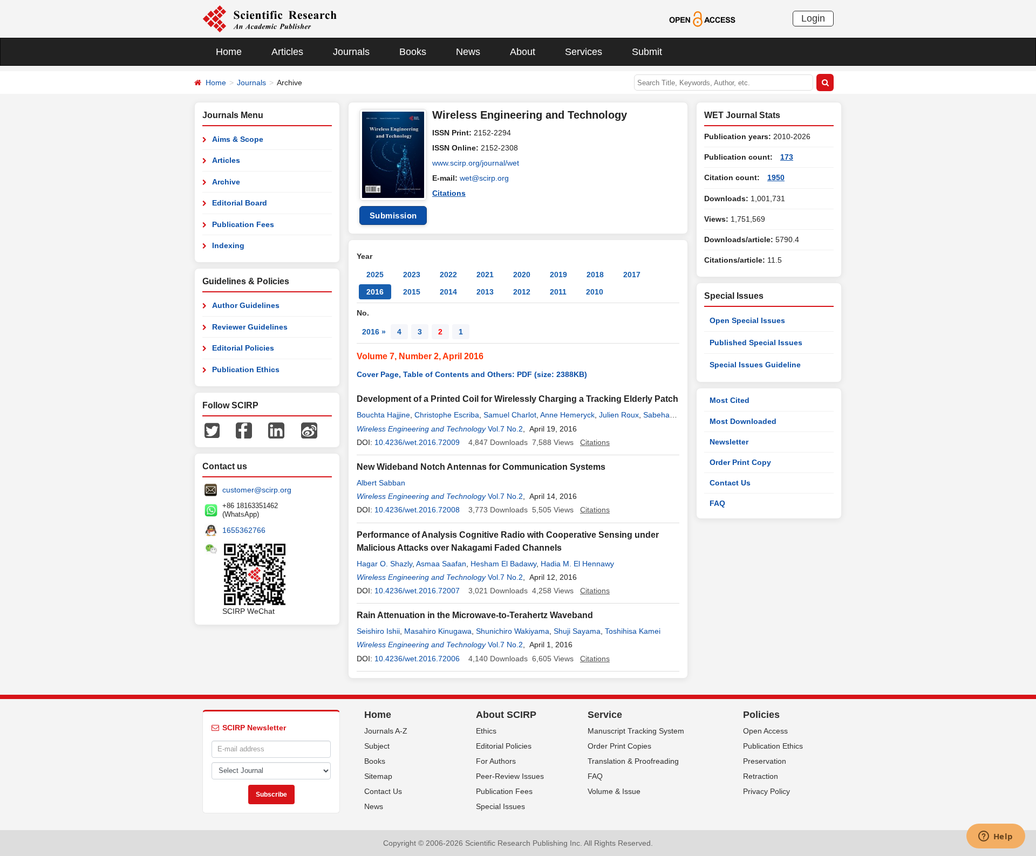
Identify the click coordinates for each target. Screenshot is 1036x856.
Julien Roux (619, 414)
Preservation (764, 761)
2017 (631, 274)
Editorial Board (239, 202)
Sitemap (378, 776)
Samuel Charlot (509, 414)
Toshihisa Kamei (632, 631)
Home (229, 51)
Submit (647, 51)
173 (786, 157)
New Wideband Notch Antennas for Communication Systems (481, 466)
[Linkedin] (276, 430)
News (468, 51)
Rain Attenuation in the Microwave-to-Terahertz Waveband (475, 615)
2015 (411, 291)
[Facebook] (244, 430)
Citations (449, 193)
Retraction (760, 776)
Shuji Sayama (577, 631)
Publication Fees (243, 224)
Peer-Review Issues (510, 776)
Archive (226, 181)
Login (813, 18)
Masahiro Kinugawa (438, 631)
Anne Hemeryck (567, 414)
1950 (776, 177)
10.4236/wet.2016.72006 (417, 658)
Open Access (765, 731)
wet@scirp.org (484, 178)
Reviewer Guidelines (250, 327)
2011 (558, 291)
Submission (393, 215)
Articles (287, 51)
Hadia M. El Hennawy (577, 563)
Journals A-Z (385, 731)
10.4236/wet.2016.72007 (417, 590)
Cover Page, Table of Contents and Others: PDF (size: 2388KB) (472, 374)
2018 (595, 274)
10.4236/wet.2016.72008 (417, 509)
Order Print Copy (740, 462)
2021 (485, 274)
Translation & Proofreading (633, 761)
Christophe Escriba (446, 414)
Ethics (486, 731)
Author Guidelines (246, 305)
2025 (375, 274)
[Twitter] (212, 430)
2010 (594, 291)
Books (412, 51)
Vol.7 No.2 (505, 428)
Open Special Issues (747, 320)
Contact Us (730, 482)
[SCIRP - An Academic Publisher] (269, 18)
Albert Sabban (381, 482)
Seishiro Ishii (378, 631)
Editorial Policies (243, 348)
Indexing (228, 245)
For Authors (496, 761)
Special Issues (500, 806)
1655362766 (243, 530)
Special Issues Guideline (755, 364)
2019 (558, 274)
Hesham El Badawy (503, 563)
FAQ (717, 503)
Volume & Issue (614, 791)
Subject (377, 746)
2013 (485, 291)
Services (583, 51)
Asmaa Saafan (441, 563)
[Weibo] (309, 430)
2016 (375, 291)
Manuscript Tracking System (636, 731)
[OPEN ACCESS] (702, 18)
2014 (448, 291)
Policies (761, 714)
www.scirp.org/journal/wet (475, 163)
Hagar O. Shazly (384, 563)
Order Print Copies (619, 746)
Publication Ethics (246, 369)
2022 (448, 274)
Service (605, 714)
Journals (351, 51)
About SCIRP (506, 714)
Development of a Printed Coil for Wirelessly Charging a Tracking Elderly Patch (517, 398)
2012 (521, 291)
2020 (521, 274)
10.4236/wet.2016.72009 (417, 442)
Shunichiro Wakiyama (512, 631)
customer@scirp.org (256, 489)
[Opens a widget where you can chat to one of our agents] (995, 837)
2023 (411, 274)
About (522, 51)
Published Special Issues (756, 342)
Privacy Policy (766, 791)
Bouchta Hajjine (383, 414)
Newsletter (729, 441)
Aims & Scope (237, 139)
